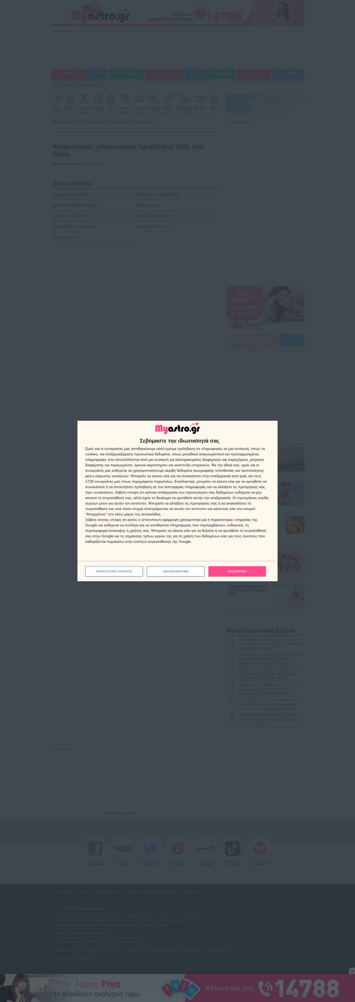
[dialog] (177, 501)
